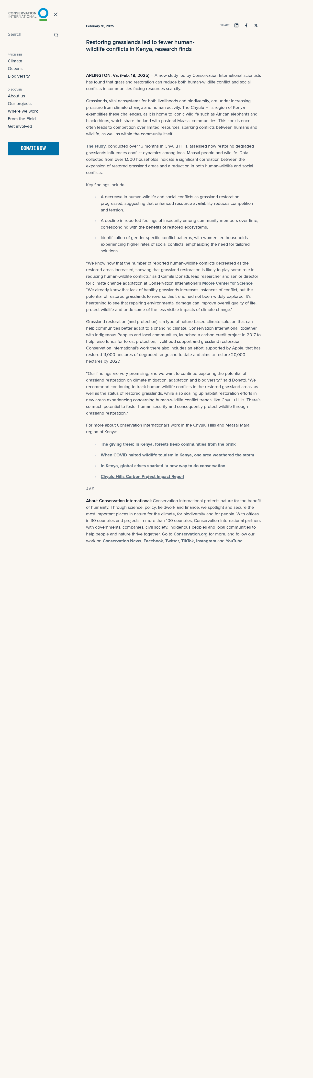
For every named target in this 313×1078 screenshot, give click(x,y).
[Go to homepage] (28, 14)
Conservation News (122, 541)
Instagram (206, 541)
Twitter (172, 541)
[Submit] (55, 35)
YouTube (234, 541)
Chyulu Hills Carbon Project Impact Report (142, 476)
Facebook (153, 541)
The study (96, 146)
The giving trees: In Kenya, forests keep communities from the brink (168, 444)
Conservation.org (191, 534)
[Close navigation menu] (56, 14)
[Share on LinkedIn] (236, 25)
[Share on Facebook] (246, 25)
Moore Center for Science (227, 283)
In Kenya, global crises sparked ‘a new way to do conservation (163, 465)
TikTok (187, 541)
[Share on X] (256, 25)
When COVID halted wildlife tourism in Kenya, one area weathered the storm (177, 455)
